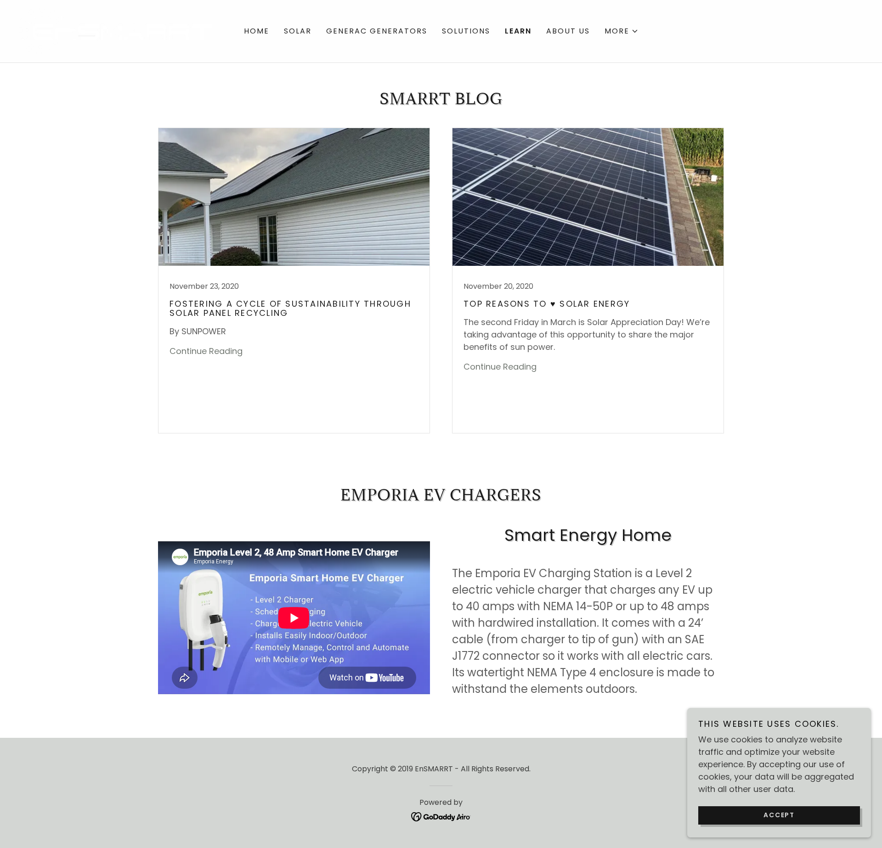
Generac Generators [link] (376, 31)
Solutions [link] (466, 31)
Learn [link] (518, 31)
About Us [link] (568, 31)
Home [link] (256, 31)
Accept (779, 815)
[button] (622, 31)
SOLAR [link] (297, 31)
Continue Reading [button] (206, 351)
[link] (115, 30)
